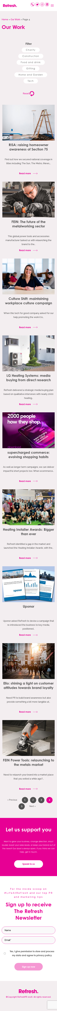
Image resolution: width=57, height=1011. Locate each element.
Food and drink (31, 62)
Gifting (30, 68)
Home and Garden (31, 74)
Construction (30, 56)
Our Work (15, 19)
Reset (26, 93)
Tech (31, 81)
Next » (32, 806)
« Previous (12, 800)
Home (5, 19)
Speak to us (28, 864)
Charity (31, 50)
